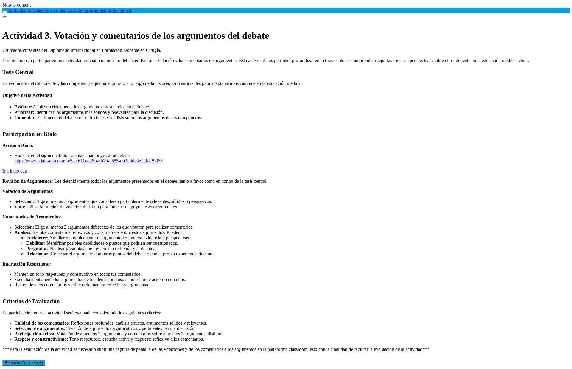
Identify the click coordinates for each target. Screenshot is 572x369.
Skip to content (16, 4)
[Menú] (4, 17)
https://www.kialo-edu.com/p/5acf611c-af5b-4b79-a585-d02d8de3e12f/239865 (88, 160)
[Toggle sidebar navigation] (4, 12)
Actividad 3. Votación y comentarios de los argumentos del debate (70, 10)
